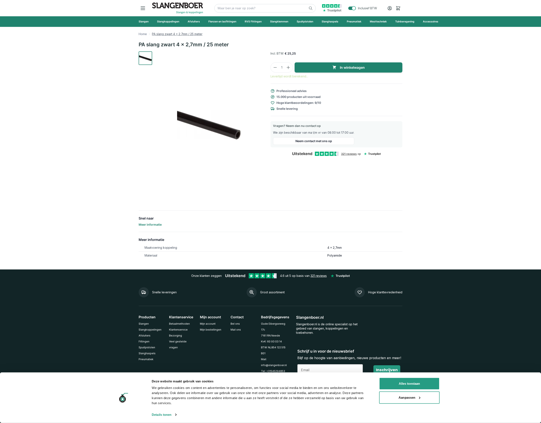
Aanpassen (407, 397)
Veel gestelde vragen (178, 344)
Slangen (144, 323)
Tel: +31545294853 (273, 371)
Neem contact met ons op (313, 141)
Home (143, 34)
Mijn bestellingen (210, 329)
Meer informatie (150, 224)
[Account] (389, 8)
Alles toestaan (409, 383)
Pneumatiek (146, 359)
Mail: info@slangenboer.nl (274, 362)
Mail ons (236, 329)
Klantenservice (178, 329)
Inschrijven (387, 369)
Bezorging (175, 335)
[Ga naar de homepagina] (177, 8)
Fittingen (144, 341)
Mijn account (208, 323)
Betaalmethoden (179, 323)
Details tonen (161, 414)
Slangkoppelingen (150, 329)
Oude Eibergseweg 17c (273, 326)
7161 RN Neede (270, 335)
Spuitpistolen (147, 347)
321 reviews (349, 153)
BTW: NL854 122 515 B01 (273, 350)
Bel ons (235, 323)
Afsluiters (144, 335)
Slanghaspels (147, 353)
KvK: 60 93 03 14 (271, 341)
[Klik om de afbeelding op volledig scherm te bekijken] (209, 125)
